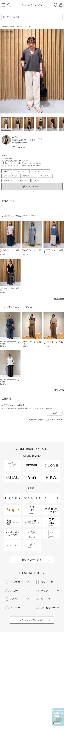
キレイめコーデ (21, 171)
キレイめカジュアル (40, 171)
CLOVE (6, 171)
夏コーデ (37, 180)
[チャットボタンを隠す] (52, 708)
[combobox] (32, 17)
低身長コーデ (9, 180)
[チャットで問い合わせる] (58, 717)
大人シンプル (45, 176)
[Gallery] (32, 71)
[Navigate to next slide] (61, 71)
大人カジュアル (28, 176)
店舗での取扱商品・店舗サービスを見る (46, 419)
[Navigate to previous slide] (2, 71)
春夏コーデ (24, 180)
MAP (55, 413)
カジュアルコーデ (10, 176)
